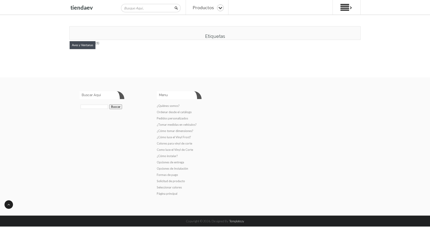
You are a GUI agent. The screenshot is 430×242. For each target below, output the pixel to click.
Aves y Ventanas (82, 45)
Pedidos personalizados (172, 118)
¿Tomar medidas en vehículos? (177, 124)
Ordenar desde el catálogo (174, 112)
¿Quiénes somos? (168, 106)
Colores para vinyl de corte (174, 143)
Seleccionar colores (169, 187)
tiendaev (81, 7)
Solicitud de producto (171, 181)
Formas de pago (167, 175)
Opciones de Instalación (172, 168)
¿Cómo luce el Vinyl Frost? (174, 137)
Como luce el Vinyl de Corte (175, 149)
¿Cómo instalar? (167, 156)
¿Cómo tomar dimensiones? (175, 131)
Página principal (167, 193)
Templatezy (236, 221)
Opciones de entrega (170, 162)
